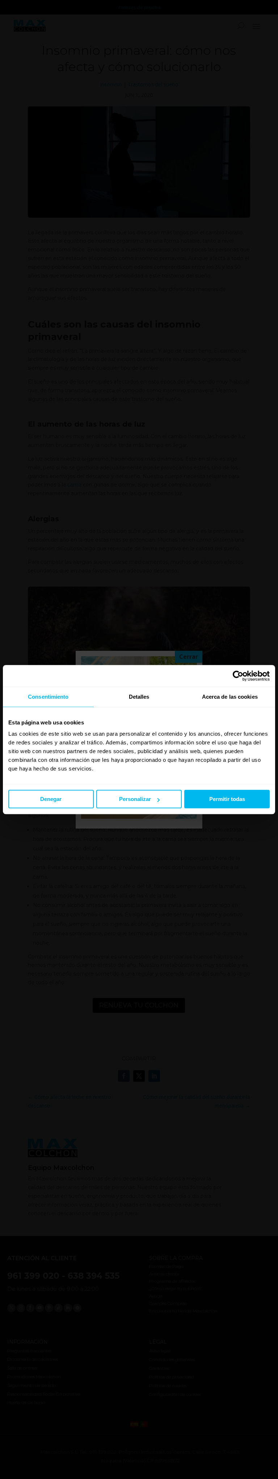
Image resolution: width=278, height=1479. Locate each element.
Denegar (51, 799)
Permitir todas (227, 799)
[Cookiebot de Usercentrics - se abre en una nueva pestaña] (238, 675)
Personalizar (135, 799)
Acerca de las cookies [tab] (230, 697)
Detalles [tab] (139, 697)
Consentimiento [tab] (48, 697)
